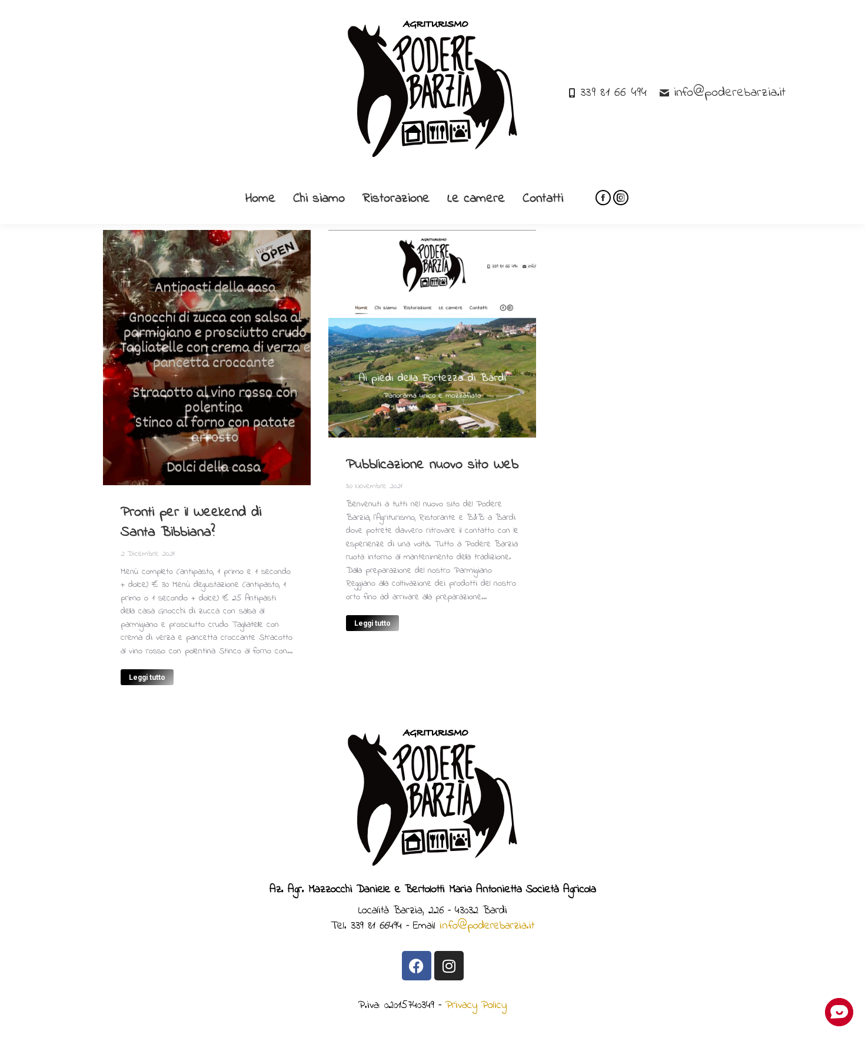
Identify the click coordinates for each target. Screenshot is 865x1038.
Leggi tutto (147, 677)
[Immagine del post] (207, 357)
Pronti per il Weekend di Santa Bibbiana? (191, 522)
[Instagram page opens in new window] (620, 197)
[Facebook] (416, 965)
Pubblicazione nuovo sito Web (432, 465)
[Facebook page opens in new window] (603, 197)
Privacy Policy (476, 1005)
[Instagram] (449, 965)
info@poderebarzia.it (730, 93)
